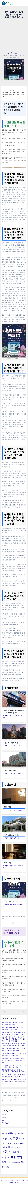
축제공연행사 (5, 1123)
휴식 (3, 1167)
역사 (10, 1151)
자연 (4, 1157)
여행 (5, 1151)
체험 (13, 1157)
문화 (22, 1143)
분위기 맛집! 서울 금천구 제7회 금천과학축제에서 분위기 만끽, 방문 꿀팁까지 (14, 1066)
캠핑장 (9, 1162)
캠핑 (4, 1162)
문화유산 (5, 1147)
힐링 (8, 1166)
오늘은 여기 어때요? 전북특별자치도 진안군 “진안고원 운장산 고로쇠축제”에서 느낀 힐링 (13, 1060)
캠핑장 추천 (16, 1162)
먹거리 (12, 1143)
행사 (23, 1162)
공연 (10, 1138)
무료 (17, 1143)
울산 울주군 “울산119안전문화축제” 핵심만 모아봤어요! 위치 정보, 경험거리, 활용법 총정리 (14, 1081)
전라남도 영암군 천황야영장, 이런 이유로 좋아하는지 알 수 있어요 (13, 1023)
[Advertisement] (14, 36)
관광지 (4, 1114)
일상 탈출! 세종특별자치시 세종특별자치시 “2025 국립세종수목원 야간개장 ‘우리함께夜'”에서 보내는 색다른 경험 (14, 1039)
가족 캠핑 (5, 1139)
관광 (16, 1138)
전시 (8, 1158)
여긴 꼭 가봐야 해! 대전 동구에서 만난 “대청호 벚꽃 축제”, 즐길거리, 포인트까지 (13, 1075)
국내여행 (22, 1139)
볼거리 (10, 1147)
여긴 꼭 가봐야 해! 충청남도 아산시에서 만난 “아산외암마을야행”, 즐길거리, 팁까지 (13, 1045)
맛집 (8, 1144)
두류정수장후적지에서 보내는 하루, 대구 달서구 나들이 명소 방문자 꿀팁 (14, 1054)
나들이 (4, 1144)
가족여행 (12, 1133)
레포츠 (4, 1117)
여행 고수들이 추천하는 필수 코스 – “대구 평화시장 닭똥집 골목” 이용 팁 (13, 1028)
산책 (15, 1147)
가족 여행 (20, 1134)
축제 (19, 1157)
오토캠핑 (16, 1152)
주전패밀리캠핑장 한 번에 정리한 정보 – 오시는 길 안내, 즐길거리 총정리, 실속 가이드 (14, 1071)
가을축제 (4, 1134)
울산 (21, 1152)
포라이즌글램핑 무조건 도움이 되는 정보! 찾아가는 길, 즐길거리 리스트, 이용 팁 (13, 1033)
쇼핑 (3, 1120)
